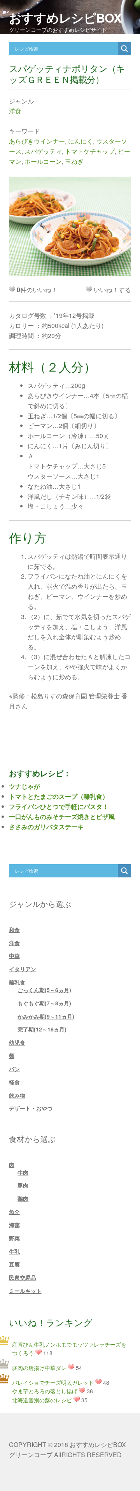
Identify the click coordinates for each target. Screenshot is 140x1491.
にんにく (80, 141)
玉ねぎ (74, 161)
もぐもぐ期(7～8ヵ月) (44, 1003)
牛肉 (23, 1172)
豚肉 (23, 1185)
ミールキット (25, 1291)
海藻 (14, 1225)
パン (14, 1069)
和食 (14, 929)
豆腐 (14, 1264)
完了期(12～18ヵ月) (42, 1029)
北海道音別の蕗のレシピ (42, 1400)
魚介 (14, 1212)
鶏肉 (23, 1198)
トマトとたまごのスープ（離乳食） (58, 796)
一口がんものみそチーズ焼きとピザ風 (62, 816)
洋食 (15, 110)
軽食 (14, 1082)
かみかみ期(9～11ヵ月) (46, 1016)
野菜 (14, 1238)
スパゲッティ (43, 151)
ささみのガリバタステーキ (46, 826)
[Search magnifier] (124, 48)
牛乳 (14, 1251)
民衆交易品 (22, 1277)
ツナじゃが (24, 786)
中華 (14, 956)
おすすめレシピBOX (65, 17)
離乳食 (17, 982)
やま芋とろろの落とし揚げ (44, 1391)
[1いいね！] (89, 289)
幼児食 (17, 1042)
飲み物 (17, 1095)
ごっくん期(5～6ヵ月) (44, 990)
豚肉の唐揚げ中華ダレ (39, 1368)
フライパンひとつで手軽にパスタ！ (58, 806)
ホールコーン (43, 161)
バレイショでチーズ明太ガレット (53, 1382)
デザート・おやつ (30, 1108)
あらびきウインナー (37, 141)
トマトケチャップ (90, 151)
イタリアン (22, 969)
